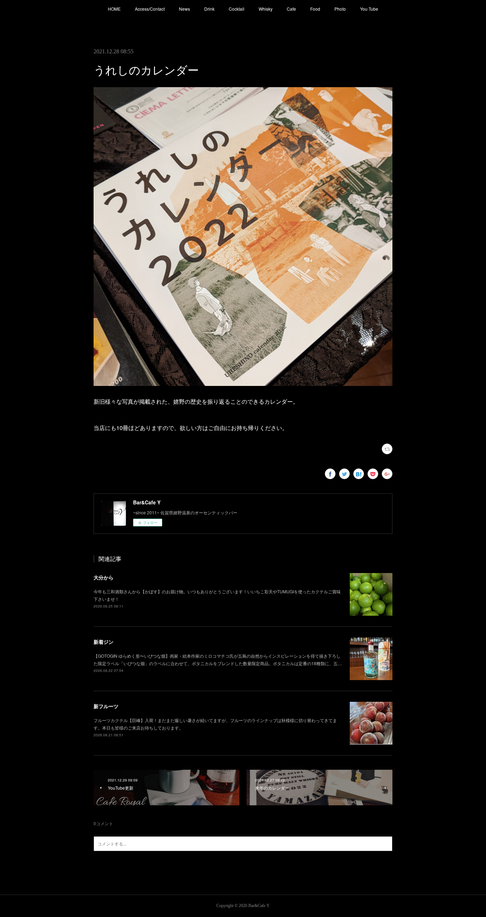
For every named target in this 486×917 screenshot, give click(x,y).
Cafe (291, 9)
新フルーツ (106, 706)
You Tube (369, 9)
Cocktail (236, 9)
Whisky (266, 9)
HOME (114, 9)
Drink (209, 9)
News (184, 9)
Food (315, 9)
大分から (103, 577)
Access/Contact (150, 9)
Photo (340, 9)
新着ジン (103, 641)
